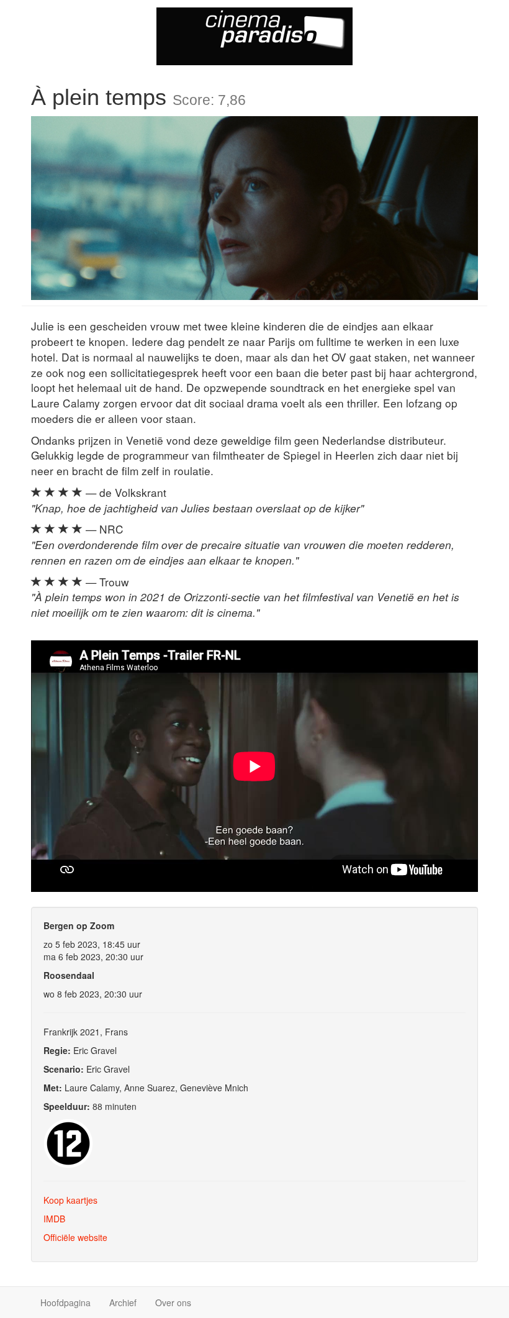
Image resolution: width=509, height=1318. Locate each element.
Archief (123, 1302)
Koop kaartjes (70, 1200)
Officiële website (75, 1237)
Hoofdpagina (65, 1302)
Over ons (173, 1302)
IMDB (54, 1218)
